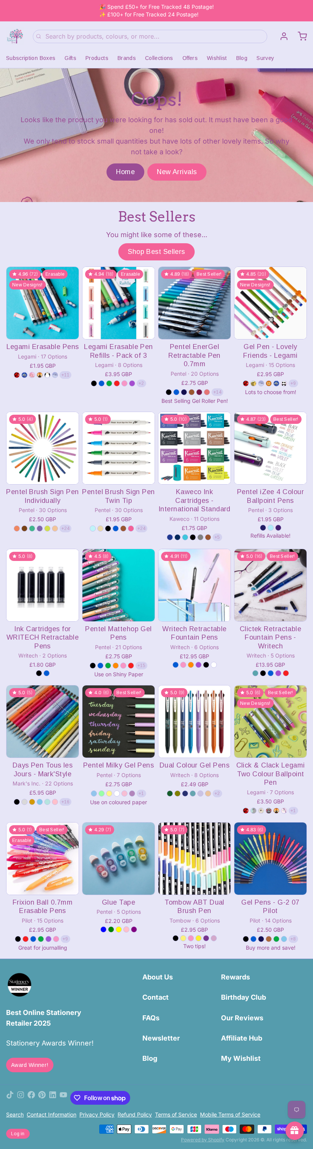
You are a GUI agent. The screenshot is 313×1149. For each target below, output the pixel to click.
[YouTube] (63, 1098)
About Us (157, 977)
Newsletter (161, 1038)
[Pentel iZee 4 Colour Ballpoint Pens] (270, 448)
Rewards (235, 977)
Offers (190, 58)
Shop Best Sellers (156, 251)
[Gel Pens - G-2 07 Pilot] (270, 858)
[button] (42, 328)
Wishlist (217, 58)
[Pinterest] (42, 1098)
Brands (127, 58)
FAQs (151, 1018)
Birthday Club (243, 997)
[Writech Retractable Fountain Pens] (194, 585)
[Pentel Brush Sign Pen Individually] (42, 448)
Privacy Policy (97, 1114)
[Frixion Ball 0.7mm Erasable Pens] (42, 858)
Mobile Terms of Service (230, 1114)
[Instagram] (20, 1098)
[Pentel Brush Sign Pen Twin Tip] (118, 448)
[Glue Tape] (118, 858)
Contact (155, 997)
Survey (265, 58)
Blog (241, 58)
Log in (18, 1133)
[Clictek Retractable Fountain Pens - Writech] (270, 585)
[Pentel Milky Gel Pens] (118, 721)
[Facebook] (31, 1098)
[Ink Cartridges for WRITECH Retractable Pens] (42, 585)
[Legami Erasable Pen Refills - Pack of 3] (118, 303)
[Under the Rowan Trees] (15, 36)
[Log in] (281, 36)
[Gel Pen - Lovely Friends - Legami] (270, 303)
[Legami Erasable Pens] (42, 303)
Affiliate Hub (241, 1038)
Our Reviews (242, 1018)
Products (97, 58)
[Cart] (299, 36)
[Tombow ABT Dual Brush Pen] (194, 858)
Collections (159, 58)
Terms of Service (176, 1114)
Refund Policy (135, 1114)
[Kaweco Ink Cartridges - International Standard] (194, 448)
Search (15, 1114)
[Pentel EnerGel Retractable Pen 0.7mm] (194, 303)
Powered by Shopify (202, 1140)
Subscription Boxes (30, 58)
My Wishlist (241, 1058)
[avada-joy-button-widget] (295, 1131)
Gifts (70, 58)
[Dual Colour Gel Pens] (194, 721)
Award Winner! (29, 1065)
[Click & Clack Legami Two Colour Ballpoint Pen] (270, 721)
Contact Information (51, 1114)
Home (125, 172)
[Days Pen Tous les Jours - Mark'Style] (42, 721)
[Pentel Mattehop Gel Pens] (118, 585)
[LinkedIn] (52, 1098)
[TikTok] (10, 1098)
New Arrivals (177, 172)
